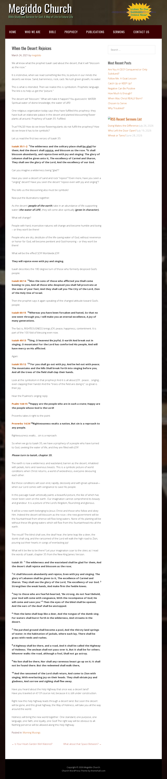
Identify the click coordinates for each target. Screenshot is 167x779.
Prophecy (71, 32)
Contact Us (141, 32)
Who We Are (32, 32)
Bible (52, 32)
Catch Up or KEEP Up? (120, 83)
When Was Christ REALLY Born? (125, 98)
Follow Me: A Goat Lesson (122, 78)
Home (12, 32)
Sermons (119, 32)
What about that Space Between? (82, 744)
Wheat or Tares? (117, 135)
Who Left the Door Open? (122, 130)
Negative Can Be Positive (121, 88)
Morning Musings (31, 732)
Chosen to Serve (117, 103)
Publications (95, 32)
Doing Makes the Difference (123, 125)
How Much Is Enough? (120, 93)
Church (65, 770)
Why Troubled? (116, 108)
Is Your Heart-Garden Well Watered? (32, 744)
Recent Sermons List (129, 119)
